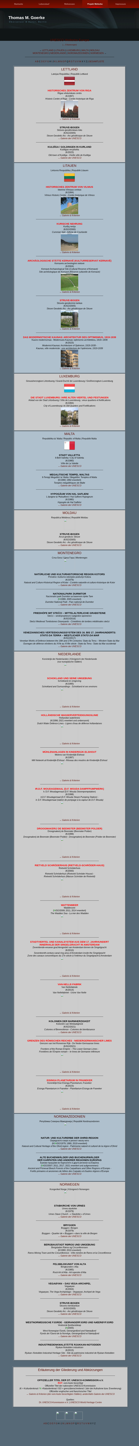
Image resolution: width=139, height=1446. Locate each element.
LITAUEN (59, 50)
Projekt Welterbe (95, 4)
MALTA (85, 50)
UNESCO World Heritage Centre (86, 1402)
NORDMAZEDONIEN (78, 53)
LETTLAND (48, 50)
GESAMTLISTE (96, 61)
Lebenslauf (44, 4)
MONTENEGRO (41, 53)
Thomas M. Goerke (27, 19)
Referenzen (69, 4)
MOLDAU (95, 50)
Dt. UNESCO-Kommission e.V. (54, 1402)
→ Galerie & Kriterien (69, 780)
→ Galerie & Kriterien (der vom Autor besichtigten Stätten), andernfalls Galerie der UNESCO (70, 1394)
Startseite (18, 4)
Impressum (121, 4)
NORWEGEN (97, 53)
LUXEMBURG (73, 50)
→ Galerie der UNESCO (69, 138)
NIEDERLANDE (58, 53)
